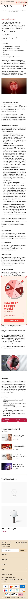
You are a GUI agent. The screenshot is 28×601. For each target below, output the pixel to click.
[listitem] (6, 38)
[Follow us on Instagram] (19, 542)
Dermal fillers (4, 245)
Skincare (12, 19)
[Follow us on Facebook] (16, 542)
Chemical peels (5, 233)
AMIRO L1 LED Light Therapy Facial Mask (12, 388)
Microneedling (5, 257)
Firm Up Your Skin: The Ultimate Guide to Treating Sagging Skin (13, 411)
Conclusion (6, 54)
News (6, 10)
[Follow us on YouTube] (22, 542)
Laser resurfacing (5, 272)
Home (2, 10)
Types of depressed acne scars (11, 48)
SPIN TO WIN (14, 320)
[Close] (25, 277)
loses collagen (17, 66)
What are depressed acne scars (11, 46)
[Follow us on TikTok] (25, 542)
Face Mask (4, 19)
